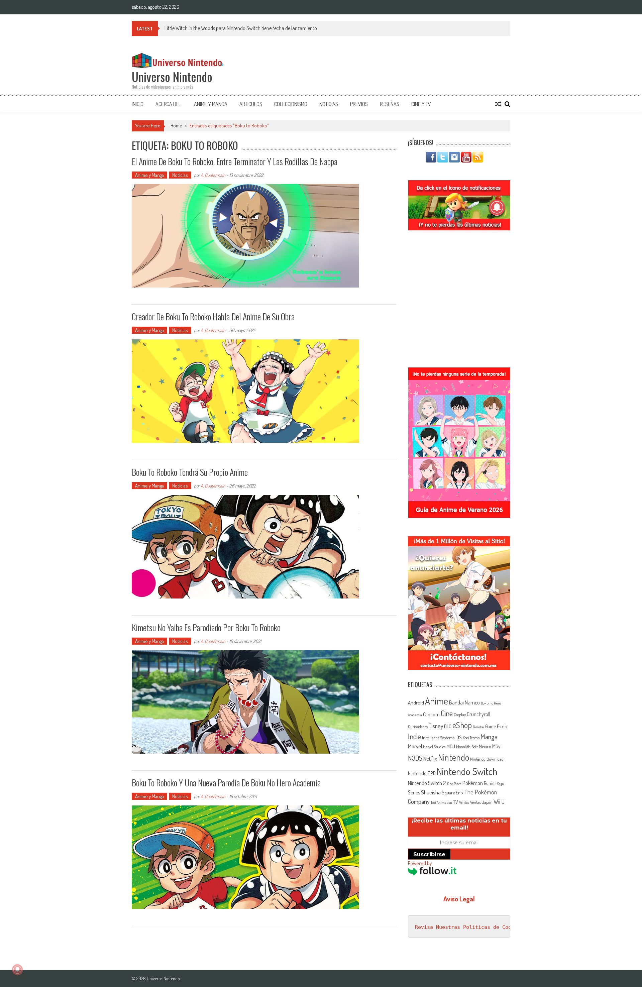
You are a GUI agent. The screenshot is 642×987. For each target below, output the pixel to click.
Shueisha (431, 792)
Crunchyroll (478, 714)
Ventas (464, 802)
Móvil (497, 746)
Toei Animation (441, 802)
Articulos (250, 104)
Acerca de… (168, 104)
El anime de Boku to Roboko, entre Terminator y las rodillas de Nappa (234, 161)
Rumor (490, 783)
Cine (447, 713)
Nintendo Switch (467, 771)
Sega (500, 783)
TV (455, 802)
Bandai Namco (464, 702)
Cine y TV (421, 104)
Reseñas (389, 104)
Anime (436, 701)
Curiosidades (418, 726)
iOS (458, 737)
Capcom (431, 714)
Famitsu (478, 727)
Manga (489, 736)
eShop (462, 725)
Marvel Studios (434, 746)
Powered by (420, 863)
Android (416, 702)
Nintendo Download (487, 759)
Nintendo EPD (422, 773)
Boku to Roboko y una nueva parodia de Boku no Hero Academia (226, 782)
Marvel (415, 746)
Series (414, 792)
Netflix (430, 758)
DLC (447, 726)
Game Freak (496, 726)
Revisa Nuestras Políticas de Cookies (469, 927)
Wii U (499, 801)
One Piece (454, 783)
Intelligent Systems (438, 737)
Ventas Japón (481, 802)
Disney (436, 726)
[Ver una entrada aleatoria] (498, 104)
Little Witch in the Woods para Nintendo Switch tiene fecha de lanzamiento (241, 28)
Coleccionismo (290, 104)
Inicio (137, 104)
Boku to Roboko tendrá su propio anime (190, 471)
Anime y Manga (210, 104)
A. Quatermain (213, 175)
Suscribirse (429, 854)
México (485, 746)
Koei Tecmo (471, 737)
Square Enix (452, 792)
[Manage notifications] (17, 969)
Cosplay (460, 714)
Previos (359, 104)
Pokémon (472, 782)
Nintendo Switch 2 (427, 782)
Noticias (328, 104)
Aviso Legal (459, 898)
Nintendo (453, 757)
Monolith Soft (467, 746)
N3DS (415, 758)
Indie (414, 736)
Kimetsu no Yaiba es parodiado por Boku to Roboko (206, 627)
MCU (450, 746)
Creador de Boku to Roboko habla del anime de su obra (213, 316)
